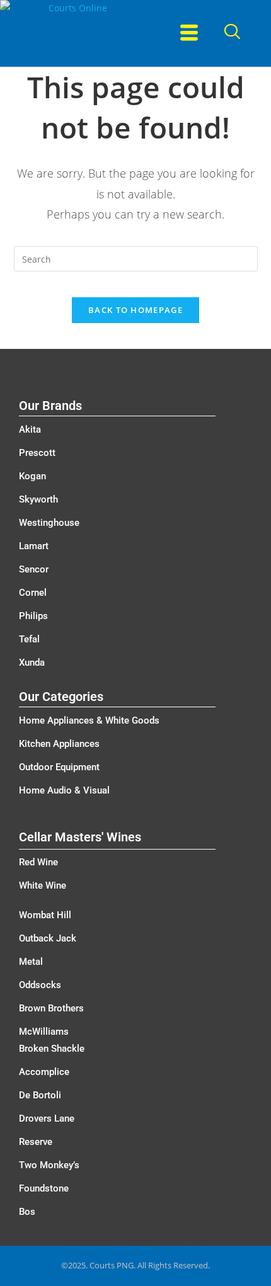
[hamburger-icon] (189, 33)
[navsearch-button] (232, 33)
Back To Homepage (135, 310)
